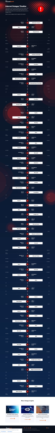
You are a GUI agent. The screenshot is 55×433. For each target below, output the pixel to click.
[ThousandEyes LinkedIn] (28, 427)
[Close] (21, 429)
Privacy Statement (3, 431)
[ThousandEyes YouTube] (30, 427)
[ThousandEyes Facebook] (24, 427)
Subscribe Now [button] (42, 420)
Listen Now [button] (12, 418)
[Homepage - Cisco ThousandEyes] (10, 1)
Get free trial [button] (27, 419)
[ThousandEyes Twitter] (26, 427)
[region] (11, 430)
